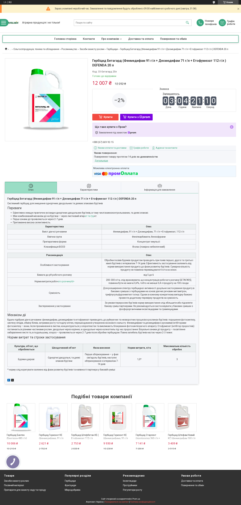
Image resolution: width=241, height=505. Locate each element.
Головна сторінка (65, 38)
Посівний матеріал (14, 485)
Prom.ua (136, 499)
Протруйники (130, 485)
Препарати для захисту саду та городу (25, 490)
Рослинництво (69, 49)
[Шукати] (187, 23)
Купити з (133, 117)
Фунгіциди (70, 485)
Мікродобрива (72, 490)
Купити (108, 117)
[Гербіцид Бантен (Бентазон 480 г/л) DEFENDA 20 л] (21, 417)
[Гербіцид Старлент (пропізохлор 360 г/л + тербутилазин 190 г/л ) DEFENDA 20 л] (150, 417)
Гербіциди (112, 49)
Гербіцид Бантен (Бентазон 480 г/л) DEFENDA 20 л (17, 438)
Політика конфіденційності (142, 502)
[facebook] (8, 380)
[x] (12, 380)
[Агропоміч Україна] (11, 22)
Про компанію (110, 38)
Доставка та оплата (141, 38)
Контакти (89, 38)
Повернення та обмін (173, 38)
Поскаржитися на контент (117, 502)
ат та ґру (89, 216)
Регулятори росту (132, 490)
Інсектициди (129, 481)
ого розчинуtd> (66, 281)
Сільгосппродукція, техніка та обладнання (36, 49)
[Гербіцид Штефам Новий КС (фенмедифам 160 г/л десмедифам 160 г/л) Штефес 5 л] (182, 417)
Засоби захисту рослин (92, 49)
